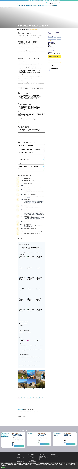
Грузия (46, 5)
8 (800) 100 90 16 (20, 461)
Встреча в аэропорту (44, 457)
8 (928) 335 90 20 (53, 3)
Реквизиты (31, 456)
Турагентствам (35, 0)
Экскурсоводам (45, 0)
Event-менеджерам (57, 0)
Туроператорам (30, 0)
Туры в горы (35, 5)
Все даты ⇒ (50, 40)
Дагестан (39, 5)
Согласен (2, 467)
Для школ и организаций (52, 5)
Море (43, 5)
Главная (18, 5)
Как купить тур (32, 460)
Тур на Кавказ (19, 29)
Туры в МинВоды (29, 5)
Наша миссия (31, 457)
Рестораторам (51, 0)
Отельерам (40, 0)
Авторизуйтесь (20, 409)
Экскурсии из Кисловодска (25, 29)
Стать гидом (42, 456)
